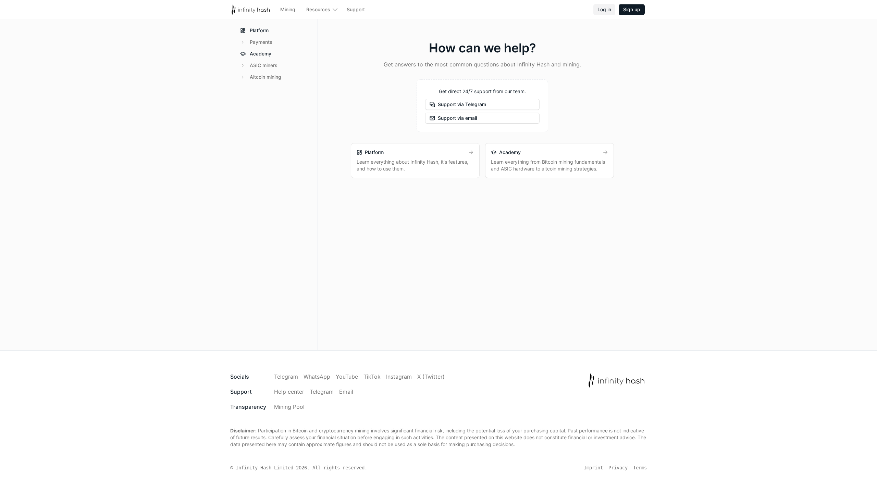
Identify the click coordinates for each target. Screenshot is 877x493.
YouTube (347, 376)
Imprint (593, 467)
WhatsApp (317, 376)
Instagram (399, 376)
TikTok (372, 376)
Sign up (631, 9)
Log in (604, 9)
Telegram (286, 376)
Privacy (618, 467)
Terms (640, 467)
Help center (289, 391)
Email (346, 391)
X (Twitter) (431, 376)
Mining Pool (289, 406)
